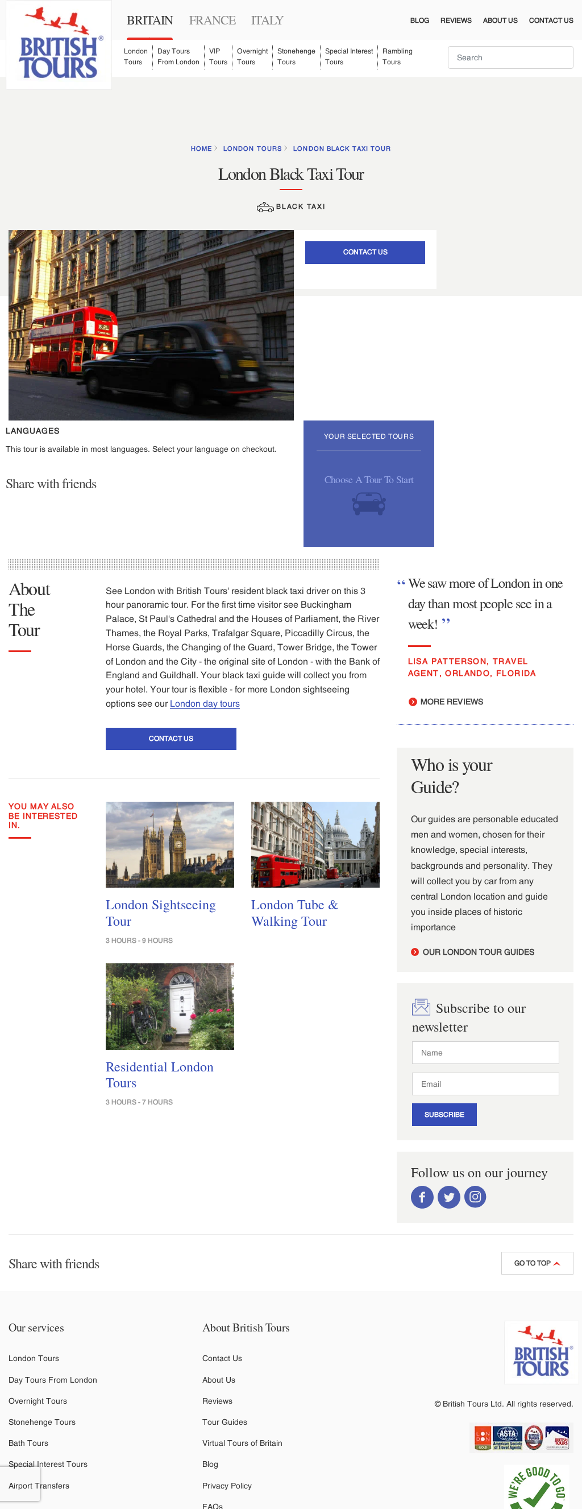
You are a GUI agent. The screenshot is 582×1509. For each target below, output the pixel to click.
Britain (150, 19)
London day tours (205, 703)
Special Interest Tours (349, 56)
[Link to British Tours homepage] (59, 45)
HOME (201, 148)
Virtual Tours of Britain (242, 1443)
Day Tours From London (178, 56)
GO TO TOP (533, 1263)
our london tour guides (477, 951)
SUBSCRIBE (444, 1115)
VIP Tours (218, 56)
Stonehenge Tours (296, 56)
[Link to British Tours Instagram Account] (475, 1196)
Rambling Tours (398, 56)
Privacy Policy (227, 1485)
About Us (500, 20)
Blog (419, 20)
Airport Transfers (39, 1485)
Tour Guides (224, 1421)
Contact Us (551, 20)
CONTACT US (365, 252)
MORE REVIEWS (450, 701)
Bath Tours (28, 1443)
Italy (267, 19)
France (212, 19)
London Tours (136, 56)
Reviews (456, 20)
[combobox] (510, 57)
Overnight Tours (252, 56)
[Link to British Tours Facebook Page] (422, 1196)
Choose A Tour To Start (369, 480)
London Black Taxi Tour (342, 148)
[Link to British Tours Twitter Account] (449, 1196)
